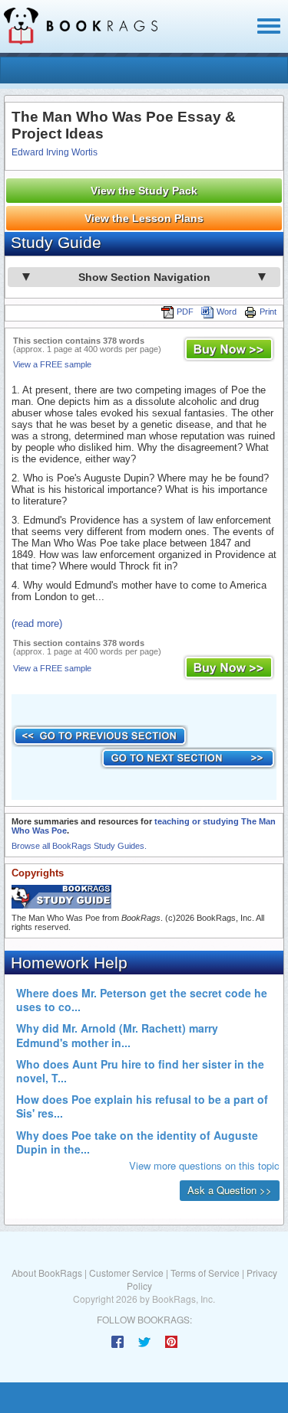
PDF (185, 311)
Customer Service (126, 1272)
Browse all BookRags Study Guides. (79, 845)
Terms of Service (205, 1272)
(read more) (37, 623)
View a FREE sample (52, 364)
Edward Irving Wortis (55, 152)
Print (268, 311)
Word (227, 311)
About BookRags (47, 1272)
